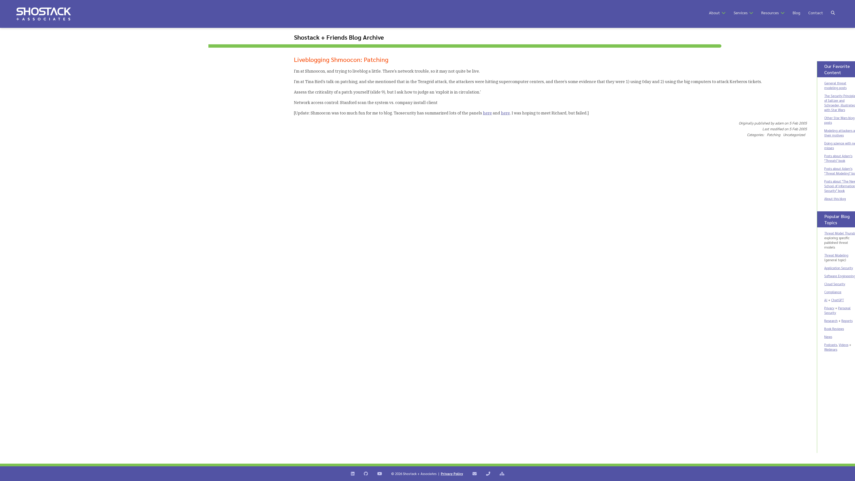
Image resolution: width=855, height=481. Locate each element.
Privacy (829, 308)
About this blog (835, 198)
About (714, 12)
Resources (770, 12)
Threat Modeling (836, 255)
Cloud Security (834, 284)
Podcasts (830, 344)
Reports (847, 320)
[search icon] (833, 12)
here (487, 113)
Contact (815, 12)
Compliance (832, 292)
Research (831, 320)
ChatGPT (837, 300)
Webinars (830, 349)
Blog (796, 12)
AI (825, 300)
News (828, 336)
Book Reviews (834, 328)
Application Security (838, 268)
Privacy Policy (452, 473)
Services (741, 12)
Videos (843, 344)
